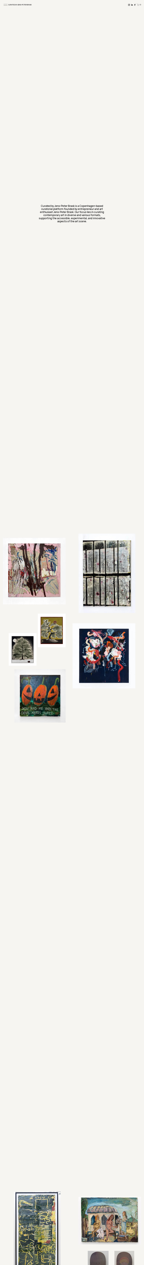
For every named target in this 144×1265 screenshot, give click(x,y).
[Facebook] (135, 5)
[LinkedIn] (132, 5)
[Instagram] (129, 5)
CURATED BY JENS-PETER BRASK (20, 5)
